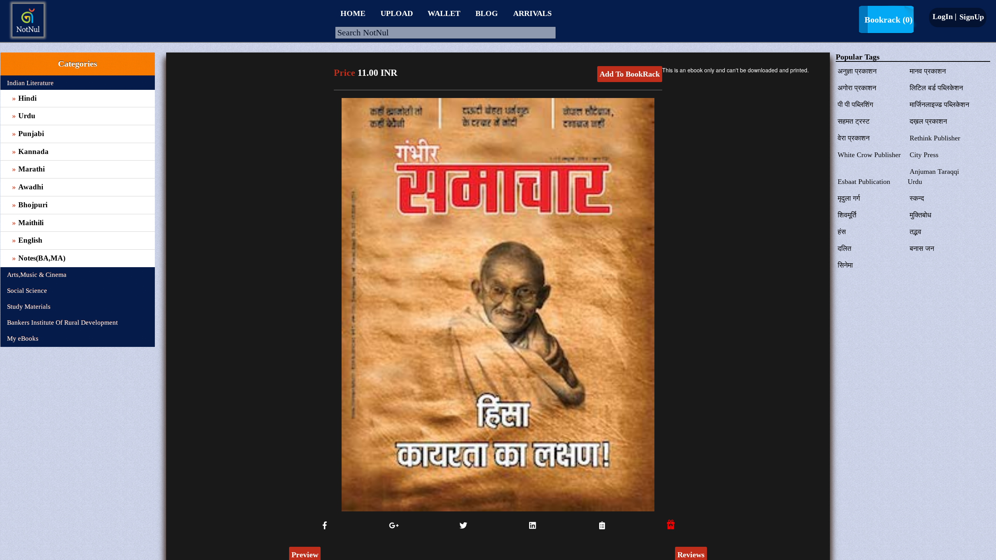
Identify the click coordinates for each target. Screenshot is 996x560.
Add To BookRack (630, 74)
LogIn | (944, 16)
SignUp (970, 16)
